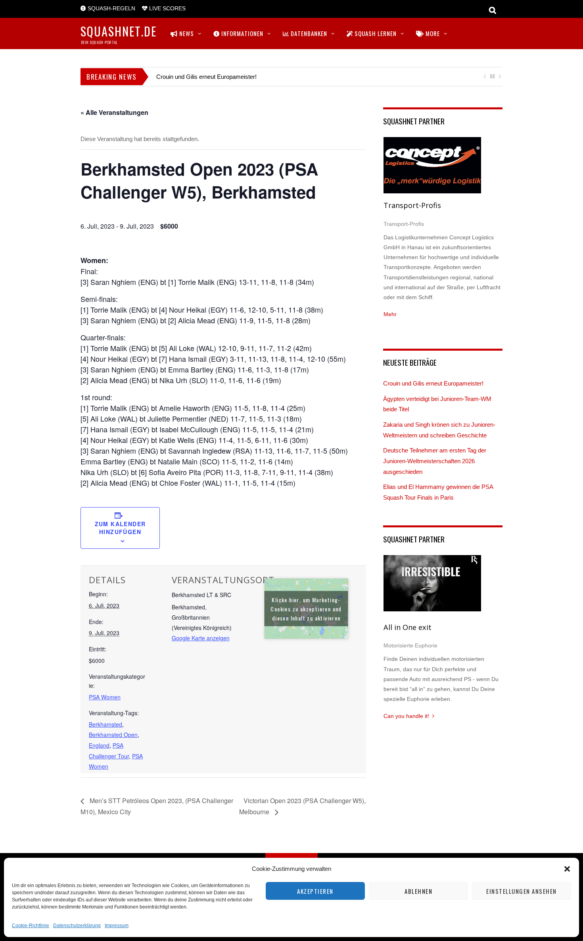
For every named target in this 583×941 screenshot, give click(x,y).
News (186, 33)
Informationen (241, 33)
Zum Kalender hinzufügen (120, 528)
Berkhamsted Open (113, 735)
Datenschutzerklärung (77, 925)
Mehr (390, 314)
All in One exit (407, 627)
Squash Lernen (375, 33)
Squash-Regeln (110, 8)
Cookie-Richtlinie (30, 925)
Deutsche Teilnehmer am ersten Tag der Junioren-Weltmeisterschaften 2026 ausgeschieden (434, 461)
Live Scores (167, 8)
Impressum (116, 925)
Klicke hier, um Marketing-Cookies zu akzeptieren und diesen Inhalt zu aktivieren (305, 608)
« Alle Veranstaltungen (114, 112)
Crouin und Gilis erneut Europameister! (206, 76)
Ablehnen (418, 891)
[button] (567, 869)
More (432, 33)
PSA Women (105, 697)
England (99, 745)
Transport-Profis (412, 205)
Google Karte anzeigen (201, 638)
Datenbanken (308, 33)
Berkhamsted (105, 724)
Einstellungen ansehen (521, 891)
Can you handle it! (406, 716)
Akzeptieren (315, 891)
